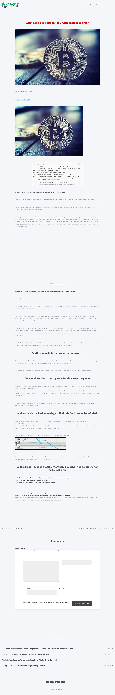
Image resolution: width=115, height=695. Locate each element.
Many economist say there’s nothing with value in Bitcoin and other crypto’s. (58, 166)
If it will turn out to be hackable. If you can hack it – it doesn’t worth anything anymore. (59, 178)
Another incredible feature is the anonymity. (46, 170)
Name (63, 559)
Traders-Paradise (55, 681)
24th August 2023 (108, 648)
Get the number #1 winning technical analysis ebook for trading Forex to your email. (58, 184)
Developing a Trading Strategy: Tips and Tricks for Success (25, 654)
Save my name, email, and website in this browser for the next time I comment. (46, 602)
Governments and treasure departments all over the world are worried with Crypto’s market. (61, 168)
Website (61, 588)
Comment (26, 559)
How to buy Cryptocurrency (13, 528)
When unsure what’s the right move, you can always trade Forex (54, 182)
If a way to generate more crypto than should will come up (53, 181)
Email (28, 588)
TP (22, 91)
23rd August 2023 (108, 654)
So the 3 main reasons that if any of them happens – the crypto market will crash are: (57, 176)
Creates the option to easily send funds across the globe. (49, 172)
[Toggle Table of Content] (79, 164)
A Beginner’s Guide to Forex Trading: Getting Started (23, 666)
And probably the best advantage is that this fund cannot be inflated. (52, 174)
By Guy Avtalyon (22, 99)
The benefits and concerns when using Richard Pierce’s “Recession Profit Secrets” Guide (37, 648)
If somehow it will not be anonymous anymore (51, 179)
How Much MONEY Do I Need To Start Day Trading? (94, 528)
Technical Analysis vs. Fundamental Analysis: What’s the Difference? (29, 660)
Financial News (28, 91)
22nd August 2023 (108, 660)
